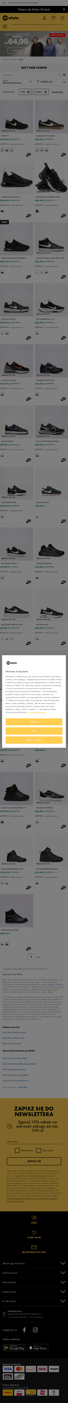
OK (33, 731)
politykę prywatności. (37, 712)
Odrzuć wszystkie (34, 740)
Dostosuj (34, 722)
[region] (34, 701)
